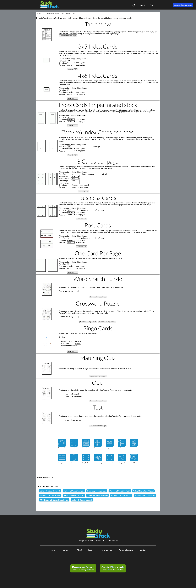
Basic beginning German (96, 491)
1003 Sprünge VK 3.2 (68, 13)
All (43, 13)
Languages (49, 13)
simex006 (49, 477)
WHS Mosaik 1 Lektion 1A (145, 495)
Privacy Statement (126, 550)
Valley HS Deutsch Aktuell (50, 491)
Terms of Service (105, 550)
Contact (143, 550)
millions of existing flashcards (83, 568)
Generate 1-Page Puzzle (88, 322)
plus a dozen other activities (112, 568)
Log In (142, 5)
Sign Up (153, 5)
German (56, 13)
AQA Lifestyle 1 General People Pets (54, 500)
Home (52, 550)
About (79, 550)
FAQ (90, 550)
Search (39, 13)
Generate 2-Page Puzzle (107, 322)
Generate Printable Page (68, 36)
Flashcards (65, 550)
